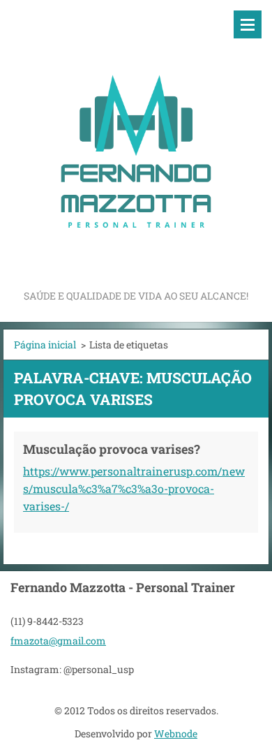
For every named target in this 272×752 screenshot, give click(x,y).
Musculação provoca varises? (111, 449)
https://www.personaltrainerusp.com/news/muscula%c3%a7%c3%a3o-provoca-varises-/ (134, 488)
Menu (248, 24)
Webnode (175, 733)
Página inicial (45, 344)
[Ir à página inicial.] (136, 143)
